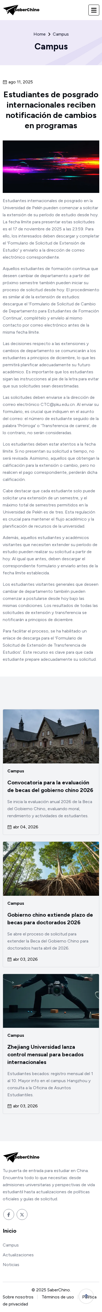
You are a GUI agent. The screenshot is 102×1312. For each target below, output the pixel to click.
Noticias (11, 1264)
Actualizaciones (18, 1254)
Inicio (9, 1231)
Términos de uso (58, 1297)
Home (39, 34)
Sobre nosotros (18, 1297)
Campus (15, 771)
